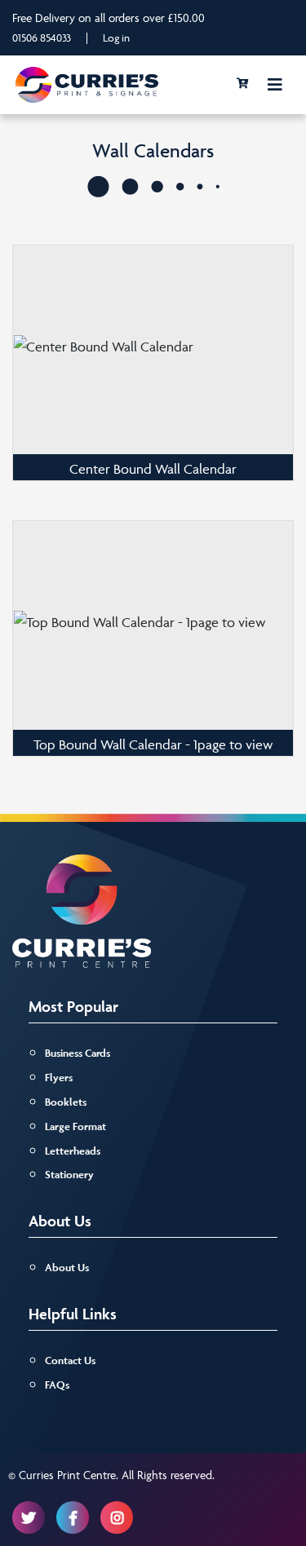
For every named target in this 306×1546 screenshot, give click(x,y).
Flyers (59, 1077)
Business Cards (77, 1053)
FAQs (57, 1385)
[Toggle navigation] (275, 85)
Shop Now (153, 343)
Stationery (69, 1175)
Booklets (65, 1102)
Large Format (75, 1126)
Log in (116, 37)
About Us (67, 1267)
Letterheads (72, 1151)
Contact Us (70, 1360)
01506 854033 (41, 37)
